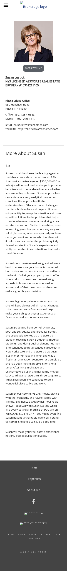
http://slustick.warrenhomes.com (38, 129)
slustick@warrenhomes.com (31, 124)
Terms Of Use (15, 534)
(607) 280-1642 (25, 118)
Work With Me (33, 68)
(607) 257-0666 (25, 114)
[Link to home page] (33, 5)
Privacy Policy (40, 534)
